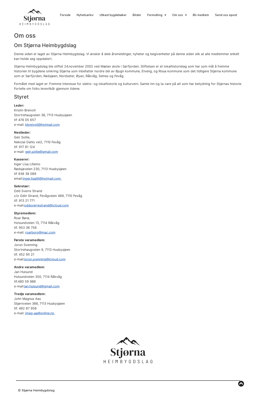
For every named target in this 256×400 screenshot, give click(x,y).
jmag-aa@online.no (40, 313)
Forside (65, 15)
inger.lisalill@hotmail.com (42, 178)
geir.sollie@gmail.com (41, 152)
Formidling (154, 15)
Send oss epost (226, 15)
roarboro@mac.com (40, 232)
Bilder (137, 15)
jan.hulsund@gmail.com (42, 286)
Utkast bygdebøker (113, 15)
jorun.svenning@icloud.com (45, 259)
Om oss (177, 15)
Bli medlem (201, 15)
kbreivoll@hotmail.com (42, 125)
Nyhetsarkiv (85, 15)
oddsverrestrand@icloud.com (46, 205)
